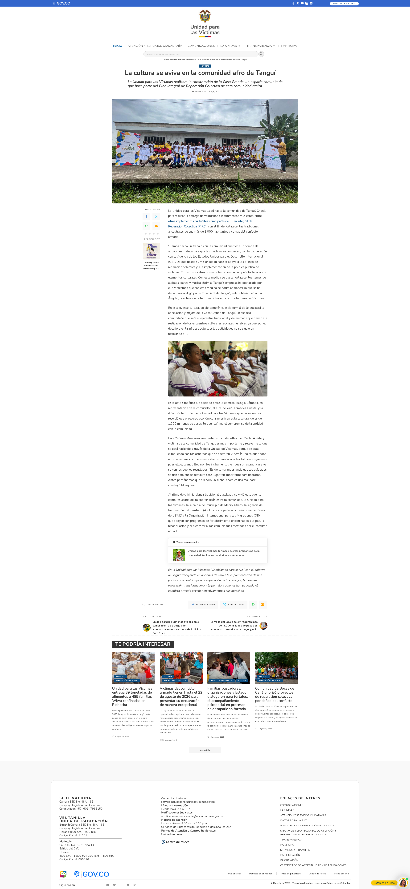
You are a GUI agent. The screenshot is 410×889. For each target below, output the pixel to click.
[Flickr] (311, 3)
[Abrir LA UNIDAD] (239, 45)
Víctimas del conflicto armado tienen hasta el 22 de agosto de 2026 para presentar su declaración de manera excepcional (181, 696)
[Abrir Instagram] (135, 885)
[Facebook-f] (293, 3)
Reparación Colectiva (127, 680)
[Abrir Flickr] (129, 885)
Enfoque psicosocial (222, 680)
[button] (61, 3)
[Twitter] (156, 216)
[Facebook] (146, 216)
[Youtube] (302, 3)
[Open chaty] (403, 882)
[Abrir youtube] (108, 885)
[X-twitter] (297, 3)
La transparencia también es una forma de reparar (151, 265)
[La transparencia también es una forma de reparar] (151, 251)
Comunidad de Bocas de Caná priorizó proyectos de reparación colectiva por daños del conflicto (274, 694)
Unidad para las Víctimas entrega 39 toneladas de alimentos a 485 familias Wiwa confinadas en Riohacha (132, 696)
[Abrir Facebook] (122, 885)
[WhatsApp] (146, 226)
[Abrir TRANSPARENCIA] (274, 45)
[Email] (156, 226)
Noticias (205, 66)
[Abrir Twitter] (115, 885)
